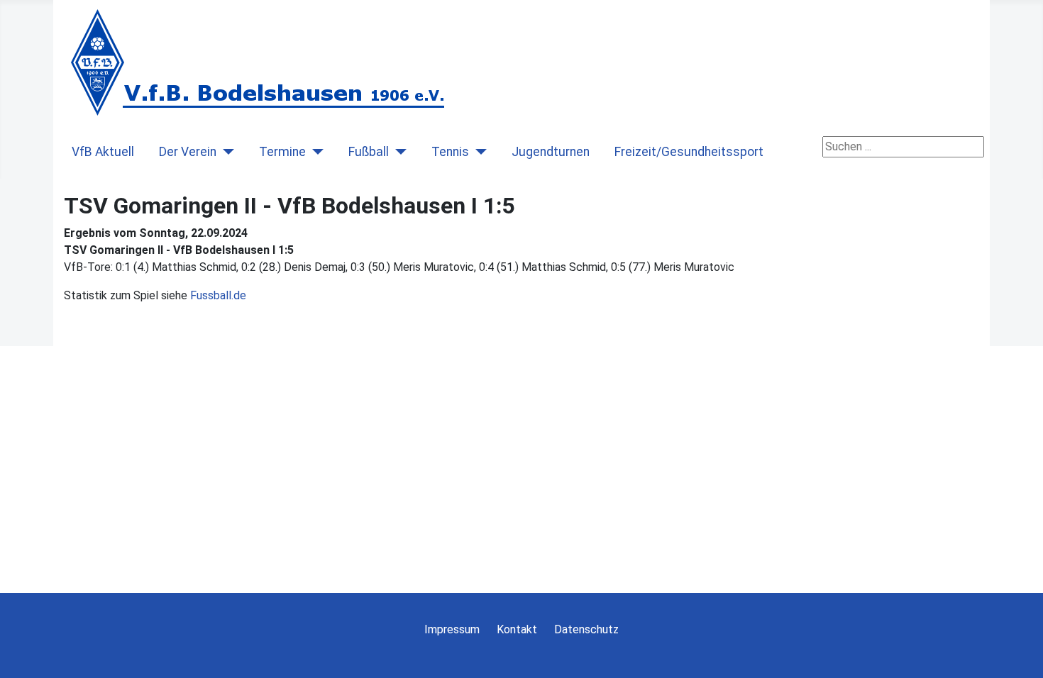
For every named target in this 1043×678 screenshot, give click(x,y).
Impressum (452, 629)
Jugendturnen (551, 152)
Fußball (368, 152)
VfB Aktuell (103, 152)
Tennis (450, 152)
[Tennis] (478, 152)
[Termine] (315, 152)
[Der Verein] (225, 152)
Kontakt (517, 629)
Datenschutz (586, 629)
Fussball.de (218, 295)
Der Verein (187, 152)
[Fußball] (398, 152)
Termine (282, 152)
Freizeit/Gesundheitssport (688, 152)
